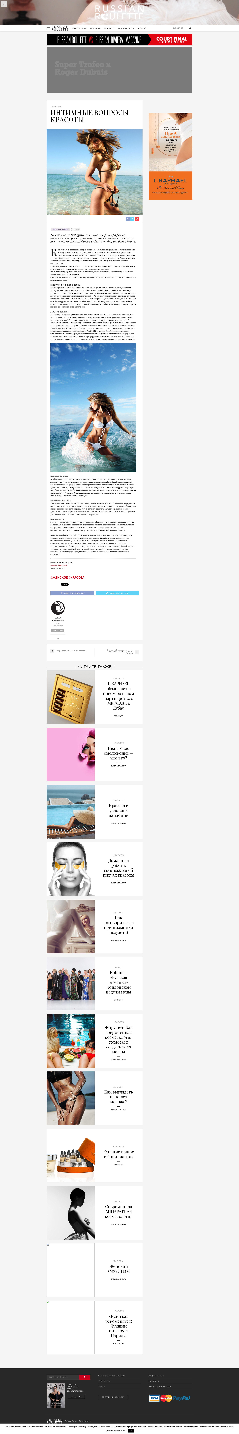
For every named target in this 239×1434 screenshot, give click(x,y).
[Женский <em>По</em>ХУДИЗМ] (71, 1270)
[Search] (190, 28)
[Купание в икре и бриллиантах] (71, 1155)
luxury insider (79, 28)
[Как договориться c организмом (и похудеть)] (71, 926)
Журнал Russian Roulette (111, 1376)
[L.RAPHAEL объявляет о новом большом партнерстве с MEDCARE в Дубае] (71, 697)
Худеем (118, 912)
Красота (56, 106)
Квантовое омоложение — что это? (118, 753)
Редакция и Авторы (160, 1386)
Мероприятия (156, 1376)
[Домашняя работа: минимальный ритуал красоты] (71, 869)
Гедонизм (109, 28)
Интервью (95, 28)
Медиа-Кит (104, 1381)
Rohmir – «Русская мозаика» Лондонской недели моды (118, 982)
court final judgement (113, 1397)
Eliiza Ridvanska (118, 766)
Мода (119, 967)
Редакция (118, 716)
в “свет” (142, 28)
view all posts (57, 630)
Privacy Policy (71, 1421)
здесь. (124, 1430)
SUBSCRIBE (76, 1397)
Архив (101, 1386)
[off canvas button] (48, 28)
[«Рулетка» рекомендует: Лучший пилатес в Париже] (71, 1327)
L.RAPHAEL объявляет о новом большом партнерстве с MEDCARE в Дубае (118, 695)
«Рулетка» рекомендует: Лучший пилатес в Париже (118, 1326)
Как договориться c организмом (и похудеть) (119, 925)
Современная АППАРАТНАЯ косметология (118, 1211)
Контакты (154, 1381)
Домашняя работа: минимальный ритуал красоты (118, 867)
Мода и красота (126, 28)
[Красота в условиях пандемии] (71, 812)
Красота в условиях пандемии (119, 810)
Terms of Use (84, 1421)
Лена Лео (118, 1000)
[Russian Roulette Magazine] (119, 12)
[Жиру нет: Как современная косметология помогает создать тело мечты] (71, 1041)
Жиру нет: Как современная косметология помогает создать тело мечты (118, 1039)
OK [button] (131, 1430)
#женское (59, 577)
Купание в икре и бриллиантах (118, 1154)
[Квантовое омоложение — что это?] (71, 754)
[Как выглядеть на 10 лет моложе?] (71, 1098)
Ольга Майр (118, 1344)
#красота (76, 577)
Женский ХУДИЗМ (118, 1268)
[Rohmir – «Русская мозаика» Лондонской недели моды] (71, 983)
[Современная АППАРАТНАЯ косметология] (71, 1213)
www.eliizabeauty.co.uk (58, 565)
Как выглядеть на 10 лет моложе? (118, 1096)
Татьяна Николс (118, 940)
